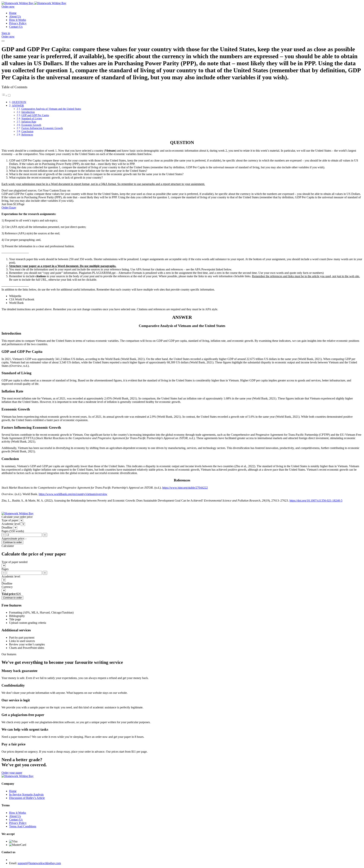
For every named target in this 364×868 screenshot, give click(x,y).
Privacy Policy (18, 23)
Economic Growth (31, 124)
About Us (15, 16)
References (27, 134)
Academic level (11, 576)
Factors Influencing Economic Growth (42, 128)
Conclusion (27, 131)
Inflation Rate (28, 121)
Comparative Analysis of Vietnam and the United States (51, 108)
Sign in (6, 33)
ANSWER (18, 105)
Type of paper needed (14, 562)
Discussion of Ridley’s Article (27, 797)
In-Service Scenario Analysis (26, 794)
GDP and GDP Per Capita (35, 115)
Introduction (28, 111)
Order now (8, 6)
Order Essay (9, 207)
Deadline (7, 583)
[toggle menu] (3, 41)
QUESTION (19, 102)
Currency (7, 586)
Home (12, 13)
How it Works (17, 19)
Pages (5, 569)
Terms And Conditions (22, 826)
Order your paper (12, 772)
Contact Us (16, 26)
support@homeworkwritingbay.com (39, 863)
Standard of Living (31, 118)
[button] (6, 95)
